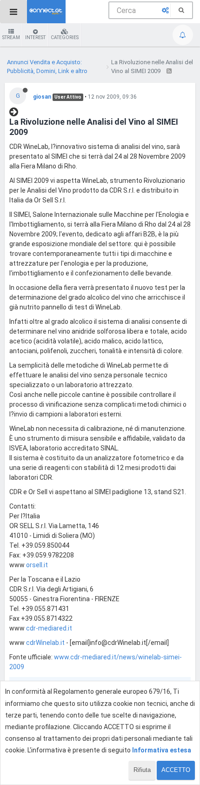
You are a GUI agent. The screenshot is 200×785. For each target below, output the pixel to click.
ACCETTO (175, 769)
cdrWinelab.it (45, 642)
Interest (35, 37)
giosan (42, 97)
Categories (65, 37)
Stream (11, 37)
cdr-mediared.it (49, 628)
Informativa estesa (161, 750)
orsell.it (37, 565)
